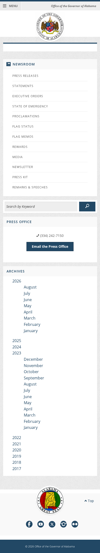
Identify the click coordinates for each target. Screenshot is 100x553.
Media (17, 157)
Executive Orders (27, 96)
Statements (22, 86)
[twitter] (52, 525)
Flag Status (23, 126)
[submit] (87, 206)
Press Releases (25, 76)
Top (90, 501)
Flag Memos (22, 137)
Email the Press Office (50, 246)
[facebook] (29, 525)
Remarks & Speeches (30, 187)
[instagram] (63, 525)
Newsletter (22, 167)
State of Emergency (30, 106)
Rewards (20, 147)
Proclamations (26, 116)
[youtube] (40, 525)
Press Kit (20, 177)
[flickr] (75, 525)
